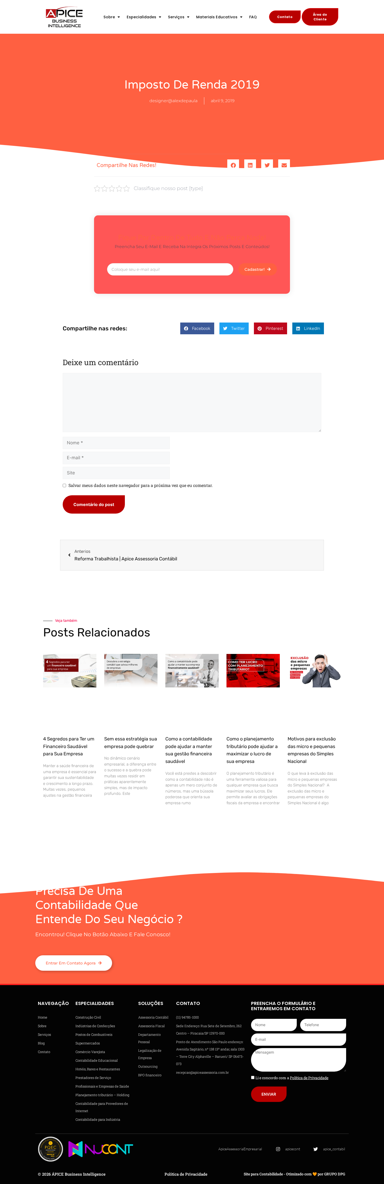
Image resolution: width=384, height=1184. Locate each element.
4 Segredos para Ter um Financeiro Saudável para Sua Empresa (68, 746)
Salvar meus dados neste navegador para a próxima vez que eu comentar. (140, 485)
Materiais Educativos (216, 17)
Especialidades (141, 17)
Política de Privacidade (186, 1174)
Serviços (176, 17)
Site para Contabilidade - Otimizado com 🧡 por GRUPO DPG (294, 1173)
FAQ (253, 17)
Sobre (109, 17)
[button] (233, 165)
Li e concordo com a (291, 1077)
